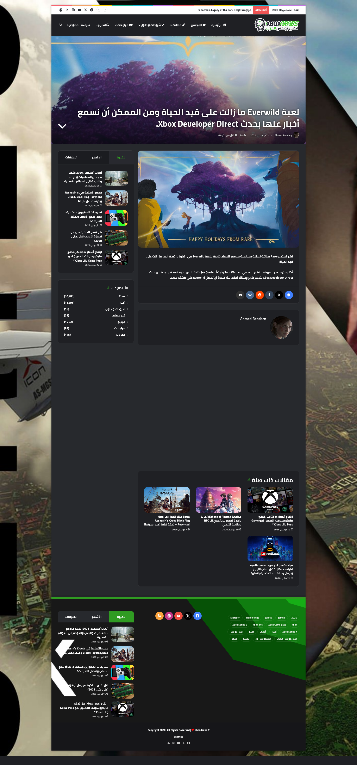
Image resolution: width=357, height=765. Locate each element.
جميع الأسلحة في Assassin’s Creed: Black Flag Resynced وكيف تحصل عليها (83, 197)
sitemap (178, 736)
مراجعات (123, 25)
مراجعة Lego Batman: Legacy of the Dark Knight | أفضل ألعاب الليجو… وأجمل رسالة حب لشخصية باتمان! (190, 9)
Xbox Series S (239, 624)
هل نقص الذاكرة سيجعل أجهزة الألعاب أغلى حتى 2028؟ (86, 236)
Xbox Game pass (277, 624)
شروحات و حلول (151, 25)
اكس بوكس (236, 631)
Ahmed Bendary (283, 135)
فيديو (121, 322)
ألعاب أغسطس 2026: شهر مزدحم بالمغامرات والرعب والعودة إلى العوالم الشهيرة (83, 177)
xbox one (258, 624)
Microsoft (235, 617)
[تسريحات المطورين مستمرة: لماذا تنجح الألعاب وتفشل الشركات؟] (116, 218)
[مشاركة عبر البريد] (240, 295)
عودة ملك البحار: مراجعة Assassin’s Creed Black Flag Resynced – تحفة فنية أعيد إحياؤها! (167, 520)
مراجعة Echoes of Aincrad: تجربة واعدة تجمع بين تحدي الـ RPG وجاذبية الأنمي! (221, 520)
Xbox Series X (289, 631)
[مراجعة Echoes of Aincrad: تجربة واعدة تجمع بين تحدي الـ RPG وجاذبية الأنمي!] (218, 500)
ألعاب (263, 631)
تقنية (246, 638)
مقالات (177, 25)
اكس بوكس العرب (287, 638)
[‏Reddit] (260, 295)
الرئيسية (217, 25)
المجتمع (197, 25)
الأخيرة (121, 157)
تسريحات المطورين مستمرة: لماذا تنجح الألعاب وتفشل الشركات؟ (83, 217)
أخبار (122, 303)
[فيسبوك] (289, 295)
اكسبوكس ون (263, 638)
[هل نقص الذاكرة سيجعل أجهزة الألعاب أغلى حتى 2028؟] (116, 238)
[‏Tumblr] (269, 295)
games (268, 617)
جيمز (234, 638)
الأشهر (97, 157)
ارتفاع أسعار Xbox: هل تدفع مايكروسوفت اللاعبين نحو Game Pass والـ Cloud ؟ (272, 520)
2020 (294, 617)
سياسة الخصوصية (78, 25)
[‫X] (279, 295)
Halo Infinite (252, 617)
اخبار (251, 631)
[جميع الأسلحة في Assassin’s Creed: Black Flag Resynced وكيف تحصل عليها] (116, 198)
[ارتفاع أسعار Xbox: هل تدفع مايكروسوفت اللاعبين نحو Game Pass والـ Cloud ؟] (270, 500)
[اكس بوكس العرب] (277, 25)
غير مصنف (118, 315)
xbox (294, 624)
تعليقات (70, 157)
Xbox (122, 296)
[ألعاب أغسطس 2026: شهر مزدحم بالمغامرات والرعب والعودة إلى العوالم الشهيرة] (116, 178)
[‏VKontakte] (250, 295)
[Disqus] (218, 407)
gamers (282, 617)
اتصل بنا (101, 25)
